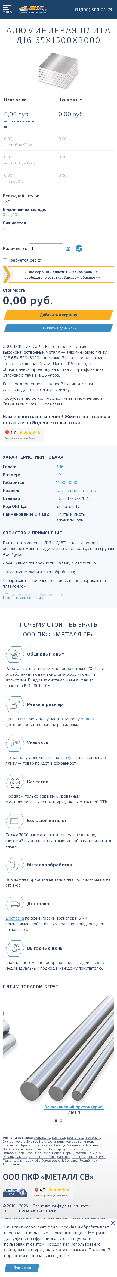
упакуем (68, 757)
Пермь (68, 1153)
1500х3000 (66, 482)
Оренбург (42, 1153)
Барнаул (58, 1137)
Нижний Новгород (50, 1149)
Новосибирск (13, 1153)
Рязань (8, 1156)
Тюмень (9, 1160)
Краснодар (11, 1145)
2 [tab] (61, 1120)
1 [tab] (56, 1120)
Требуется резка (24, 259)
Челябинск (88, 1160)
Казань (58, 1141)
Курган (46, 1145)
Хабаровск (50, 1160)
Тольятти (79, 1156)
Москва (92, 1145)
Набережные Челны (18, 1149)
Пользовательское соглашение (31, 1210)
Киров (88, 1141)
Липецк (59, 1145)
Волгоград (75, 1137)
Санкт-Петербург (42, 1156)
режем (88, 718)
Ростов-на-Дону (88, 1153)
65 (58, 474)
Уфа (38, 1160)
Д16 (60, 466)
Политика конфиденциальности (61, 1205)
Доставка (14, 917)
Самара (21, 1156)
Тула (102, 1156)
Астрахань (42, 1137)
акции (97, 962)
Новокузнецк (76, 1149)
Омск (29, 1153)
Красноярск (30, 1145)
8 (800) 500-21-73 (93, 9)
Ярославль (11, 1164)
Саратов (63, 1156)
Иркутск (45, 1141)
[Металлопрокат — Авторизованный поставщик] (15, 1192)
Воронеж (92, 1137)
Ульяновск (25, 1160)
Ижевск (32, 1141)
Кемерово (73, 1141)
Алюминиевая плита (76, 490)
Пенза (56, 1153)
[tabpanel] (58, 1054)
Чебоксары (69, 1160)
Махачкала (75, 1145)
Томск (92, 1156)
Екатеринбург (13, 1141)
